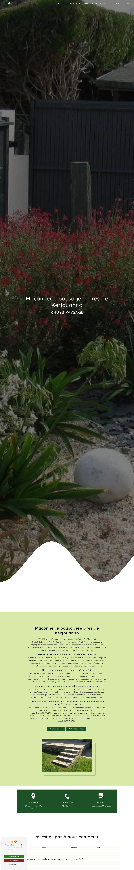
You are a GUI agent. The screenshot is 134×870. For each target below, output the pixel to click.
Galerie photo (114, 4)
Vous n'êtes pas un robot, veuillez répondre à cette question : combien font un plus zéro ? (48, 859)
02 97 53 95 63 (67, 806)
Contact (126, 4)
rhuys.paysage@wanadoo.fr (102, 806)
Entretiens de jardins (72, 4)
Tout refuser (14, 861)
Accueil (57, 4)
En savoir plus (57, 729)
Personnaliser (14, 865)
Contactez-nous (77, 729)
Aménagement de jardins (95, 4)
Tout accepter (13, 856)
